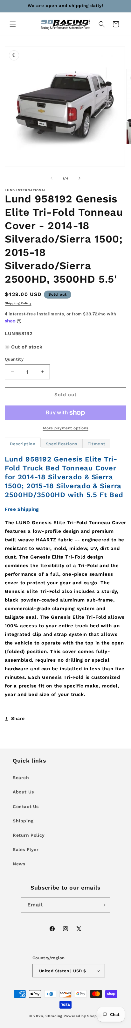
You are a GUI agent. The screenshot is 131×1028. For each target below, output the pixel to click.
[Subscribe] (103, 905)
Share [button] (18, 718)
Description (23, 443)
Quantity (14, 359)
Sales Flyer (26, 849)
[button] (13, 24)
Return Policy (29, 835)
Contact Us (26, 806)
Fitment (96, 443)
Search (21, 777)
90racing (53, 1016)
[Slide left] (52, 178)
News (19, 863)
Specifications (61, 443)
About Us (23, 791)
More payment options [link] (65, 428)
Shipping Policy (18, 303)
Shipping (23, 820)
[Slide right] (79, 178)
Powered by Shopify (83, 1016)
